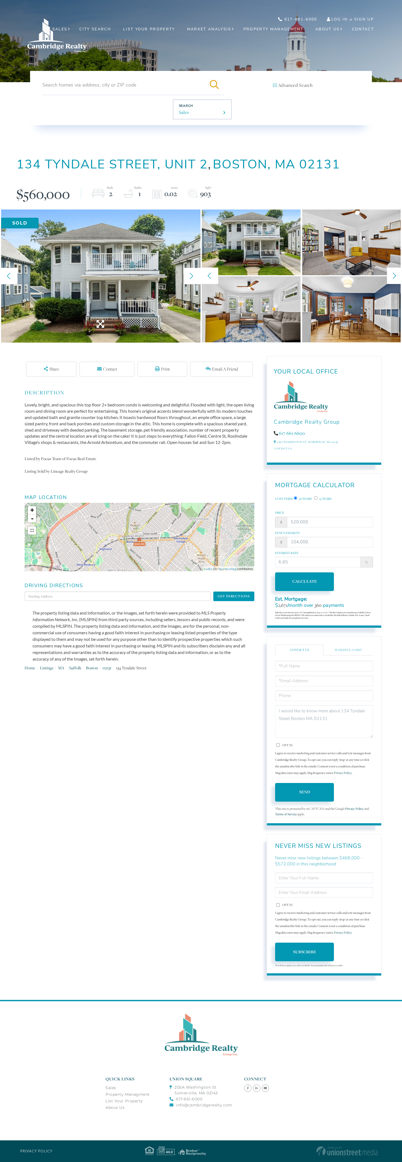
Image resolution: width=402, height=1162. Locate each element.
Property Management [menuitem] (273, 29)
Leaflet (208, 569)
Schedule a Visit (348, 650)
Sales (184, 112)
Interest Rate (286, 553)
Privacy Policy (342, 773)
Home (30, 668)
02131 (107, 668)
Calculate (304, 581)
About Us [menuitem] (327, 29)
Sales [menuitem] (60, 29)
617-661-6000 (299, 19)
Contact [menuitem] (363, 29)
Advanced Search (295, 85)
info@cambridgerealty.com (204, 1105)
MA (61, 668)
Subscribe (304, 952)
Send (304, 792)
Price (279, 512)
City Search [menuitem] (95, 29)
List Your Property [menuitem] (149, 29)
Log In (339, 19)
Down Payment (287, 533)
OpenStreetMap (227, 569)
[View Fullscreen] (32, 530)
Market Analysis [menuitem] (209, 29)
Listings (46, 668)
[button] (214, 85)
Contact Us (283, 448)
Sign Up (364, 19)
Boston (92, 668)
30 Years (305, 499)
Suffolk (75, 668)
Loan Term (284, 499)
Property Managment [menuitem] (128, 1094)
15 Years (325, 499)
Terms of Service (286, 814)
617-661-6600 (292, 433)
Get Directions (234, 596)
